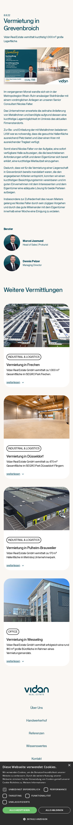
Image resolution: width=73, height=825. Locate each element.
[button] (36, 819)
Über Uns (36, 708)
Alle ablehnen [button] (54, 810)
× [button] (69, 765)
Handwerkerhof (36, 720)
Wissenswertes (36, 746)
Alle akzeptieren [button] (20, 810)
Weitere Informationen (34, 782)
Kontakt (37, 758)
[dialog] (36, 793)
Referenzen (36, 733)
